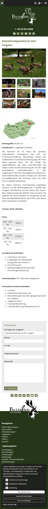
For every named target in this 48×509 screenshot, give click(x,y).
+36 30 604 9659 (24, 29)
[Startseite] (2, 3)
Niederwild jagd (8, 462)
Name (7, 337)
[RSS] (33, 33)
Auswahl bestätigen (24, 496)
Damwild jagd (7, 452)
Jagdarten (6, 434)
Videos (4, 439)
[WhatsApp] (28, 395)
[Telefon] (18, 33)
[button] (45, 3)
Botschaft (8, 361)
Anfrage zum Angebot (14, 329)
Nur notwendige (24, 500)
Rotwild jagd (7, 450)
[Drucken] (36, 395)
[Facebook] (12, 395)
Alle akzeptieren (24, 492)
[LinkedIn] (20, 395)
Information (6, 429)
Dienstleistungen (8, 432)
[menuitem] (2, 3)
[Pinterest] (24, 395)
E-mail (7, 345)
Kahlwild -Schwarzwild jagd (13, 459)
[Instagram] (29, 33)
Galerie (4, 437)
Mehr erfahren (9, 504)
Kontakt (5, 441)
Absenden (12, 388)
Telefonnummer (12, 353)
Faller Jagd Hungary (10, 427)
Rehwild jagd (7, 454)
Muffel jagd (6, 457)
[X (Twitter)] (22, 33)
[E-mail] (14, 33)
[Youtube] (26, 33)
